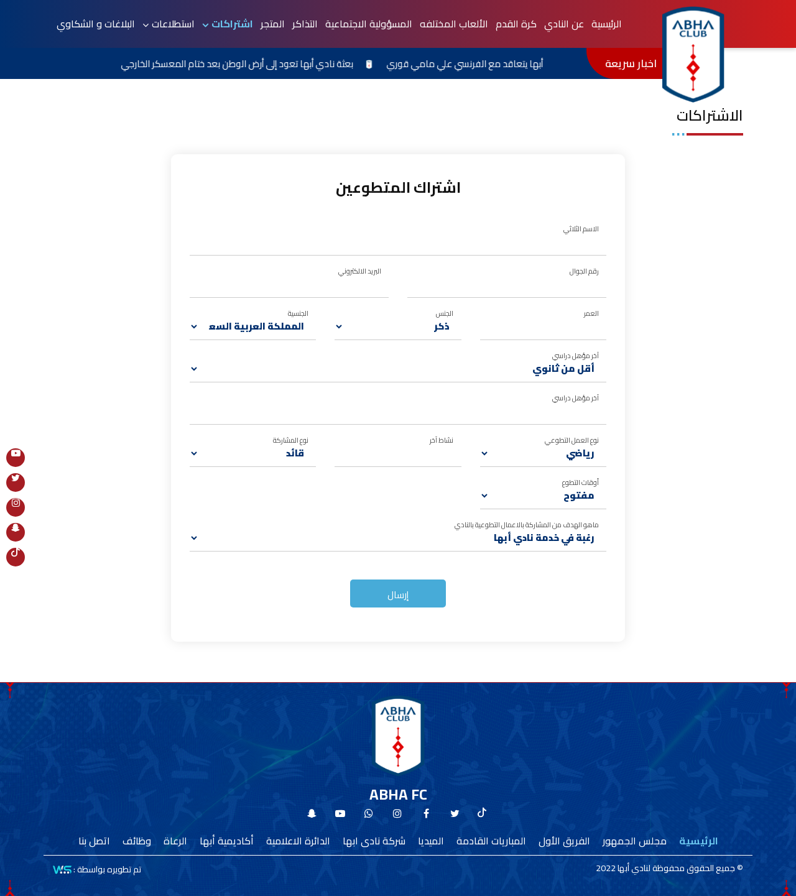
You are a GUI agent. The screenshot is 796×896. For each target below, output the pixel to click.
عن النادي (564, 23)
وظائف (137, 840)
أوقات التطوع (580, 482)
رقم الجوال (584, 270)
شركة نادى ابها (374, 840)
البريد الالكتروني (359, 270)
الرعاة (175, 840)
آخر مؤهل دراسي (575, 355)
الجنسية (298, 313)
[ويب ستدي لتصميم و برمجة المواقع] (62, 869)
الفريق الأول (564, 840)
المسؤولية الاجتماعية (368, 23)
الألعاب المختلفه (454, 23)
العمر (591, 313)
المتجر (273, 23)
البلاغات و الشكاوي (96, 23)
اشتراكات (232, 23)
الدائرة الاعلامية (298, 840)
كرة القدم (516, 23)
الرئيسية (606, 23)
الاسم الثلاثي (581, 228)
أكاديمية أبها (227, 840)
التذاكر (305, 23)
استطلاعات (173, 23)
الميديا (431, 840)
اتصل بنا (94, 840)
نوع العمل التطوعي (572, 439)
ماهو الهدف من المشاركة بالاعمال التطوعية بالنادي (527, 524)
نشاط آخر (441, 439)
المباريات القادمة (491, 840)
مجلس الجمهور (635, 840)
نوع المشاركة (290, 439)
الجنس (444, 313)
